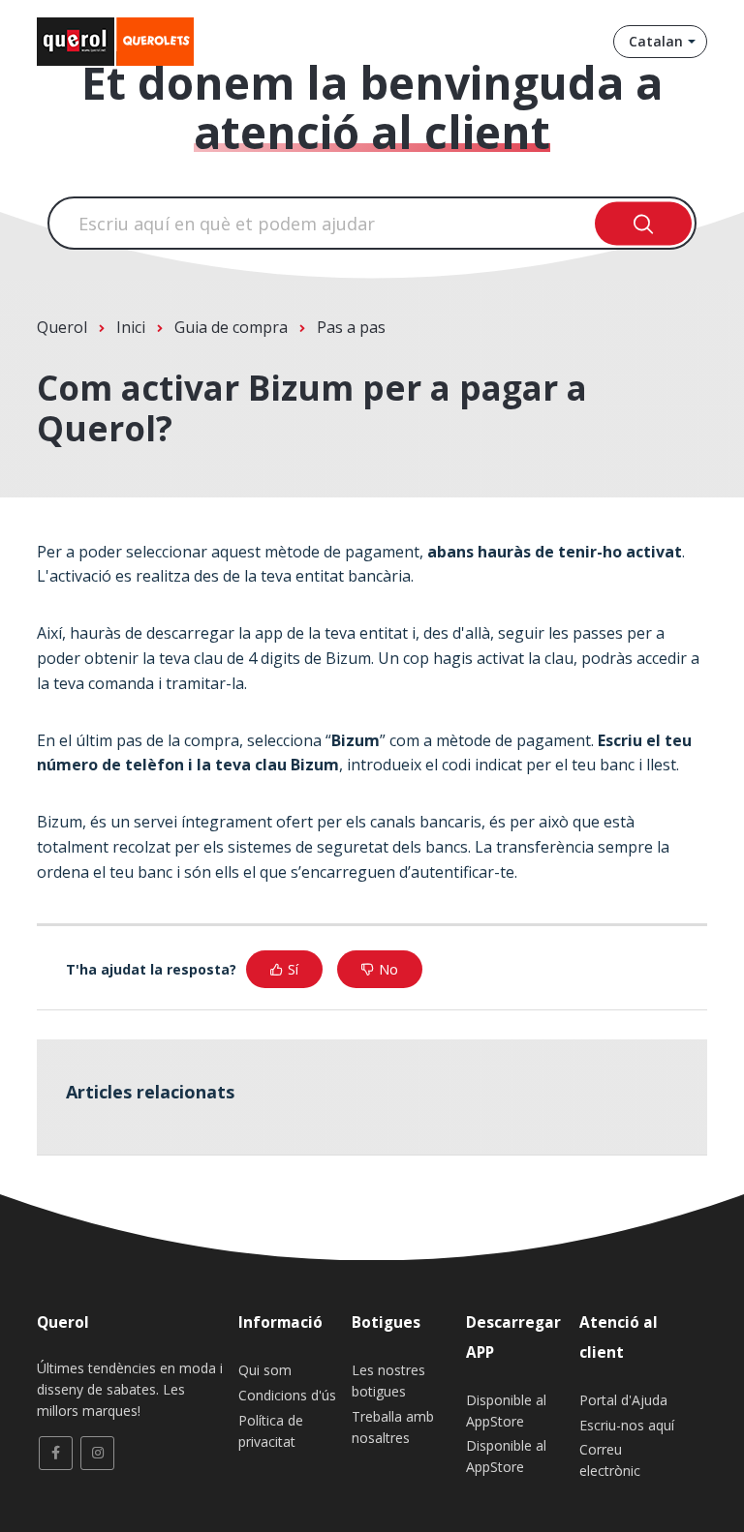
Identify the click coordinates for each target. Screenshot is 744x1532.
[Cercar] (644, 223)
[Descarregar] (336, 762)
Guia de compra (231, 327)
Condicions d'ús (287, 1395)
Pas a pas (351, 327)
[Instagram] (97, 1453)
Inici (130, 327)
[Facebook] (56, 1453)
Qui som (265, 1370)
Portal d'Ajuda (623, 1400)
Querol (62, 327)
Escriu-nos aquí (626, 1425)
